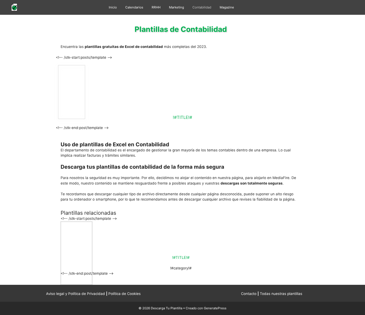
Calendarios (134, 7)
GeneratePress (215, 308)
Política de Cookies (124, 294)
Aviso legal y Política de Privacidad (75, 294)
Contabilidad (201, 7)
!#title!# (182, 117)
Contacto (248, 294)
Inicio (113, 7)
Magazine (227, 7)
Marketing (176, 7)
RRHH (156, 7)
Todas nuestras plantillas (281, 294)
